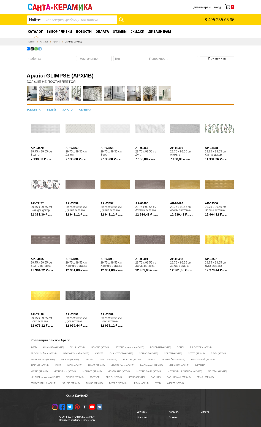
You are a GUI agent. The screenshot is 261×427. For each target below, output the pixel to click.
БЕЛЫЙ (51, 109)
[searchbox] (52, 59)
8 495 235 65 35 (219, 19)
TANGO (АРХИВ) (94, 383)
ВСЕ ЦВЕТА (33, 109)
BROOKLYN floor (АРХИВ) (44, 353)
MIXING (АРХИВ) (39, 371)
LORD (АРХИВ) (74, 365)
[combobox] (72, 20)
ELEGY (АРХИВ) (218, 353)
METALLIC (200, 365)
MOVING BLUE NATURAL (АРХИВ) (185, 371)
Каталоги (174, 411)
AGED (34, 347)
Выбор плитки (59, 31)
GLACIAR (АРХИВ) (132, 359)
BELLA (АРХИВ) (77, 347)
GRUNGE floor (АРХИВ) (173, 359)
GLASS (151, 359)
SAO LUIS (156, 377)
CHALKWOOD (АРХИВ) (121, 353)
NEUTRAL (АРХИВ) (217, 371)
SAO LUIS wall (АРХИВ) (179, 377)
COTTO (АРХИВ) (196, 353)
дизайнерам (202, 7)
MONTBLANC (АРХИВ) (119, 371)
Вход (217, 7)
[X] (32, 48)
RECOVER (95, 377)
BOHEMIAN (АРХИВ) (160, 347)
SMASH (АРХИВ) (205, 377)
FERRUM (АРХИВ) (70, 359)
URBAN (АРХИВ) (141, 383)
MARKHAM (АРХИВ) (179, 365)
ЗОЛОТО (67, 109)
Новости (84, 31)
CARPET (99, 353)
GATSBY (89, 359)
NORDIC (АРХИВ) (74, 377)
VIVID (158, 383)
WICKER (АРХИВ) (175, 383)
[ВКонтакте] (28, 48)
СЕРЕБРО (85, 109)
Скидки (137, 31)
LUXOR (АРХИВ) (96, 365)
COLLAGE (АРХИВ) (148, 353)
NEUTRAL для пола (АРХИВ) (45, 377)
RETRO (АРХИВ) (137, 377)
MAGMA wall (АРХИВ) (151, 365)
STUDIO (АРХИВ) (71, 383)
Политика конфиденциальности (77, 419)
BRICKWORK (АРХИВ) (201, 347)
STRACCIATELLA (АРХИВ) (43, 383)
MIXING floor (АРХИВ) (65, 371)
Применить (217, 58)
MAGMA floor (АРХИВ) (122, 365)
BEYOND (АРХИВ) (100, 347)
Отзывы (120, 31)
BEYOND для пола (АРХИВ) (130, 347)
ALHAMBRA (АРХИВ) (53, 347)
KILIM (58, 365)
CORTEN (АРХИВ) (173, 353)
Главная (31, 41)
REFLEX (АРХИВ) (114, 377)
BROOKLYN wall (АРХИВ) (76, 353)
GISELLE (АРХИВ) (108, 359)
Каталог (35, 31)
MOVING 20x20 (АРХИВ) (149, 371)
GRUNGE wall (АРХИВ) (202, 359)
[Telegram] (40, 48)
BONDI (180, 347)
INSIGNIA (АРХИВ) (40, 365)
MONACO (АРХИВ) (92, 371)
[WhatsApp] (36, 48)
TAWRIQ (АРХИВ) (117, 383)
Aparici (56, 41)
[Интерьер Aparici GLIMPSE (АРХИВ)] (32, 95)
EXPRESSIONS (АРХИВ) (43, 359)
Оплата (102, 31)
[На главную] (61, 7)
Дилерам (142, 411)
